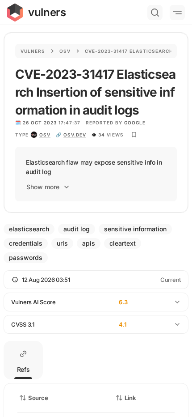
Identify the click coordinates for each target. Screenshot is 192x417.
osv (44, 134)
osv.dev (74, 134)
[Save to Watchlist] (134, 135)
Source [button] (38, 397)
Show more (42, 187)
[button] (96, 279)
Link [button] (130, 397)
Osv (65, 51)
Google (135, 122)
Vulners (33, 51)
